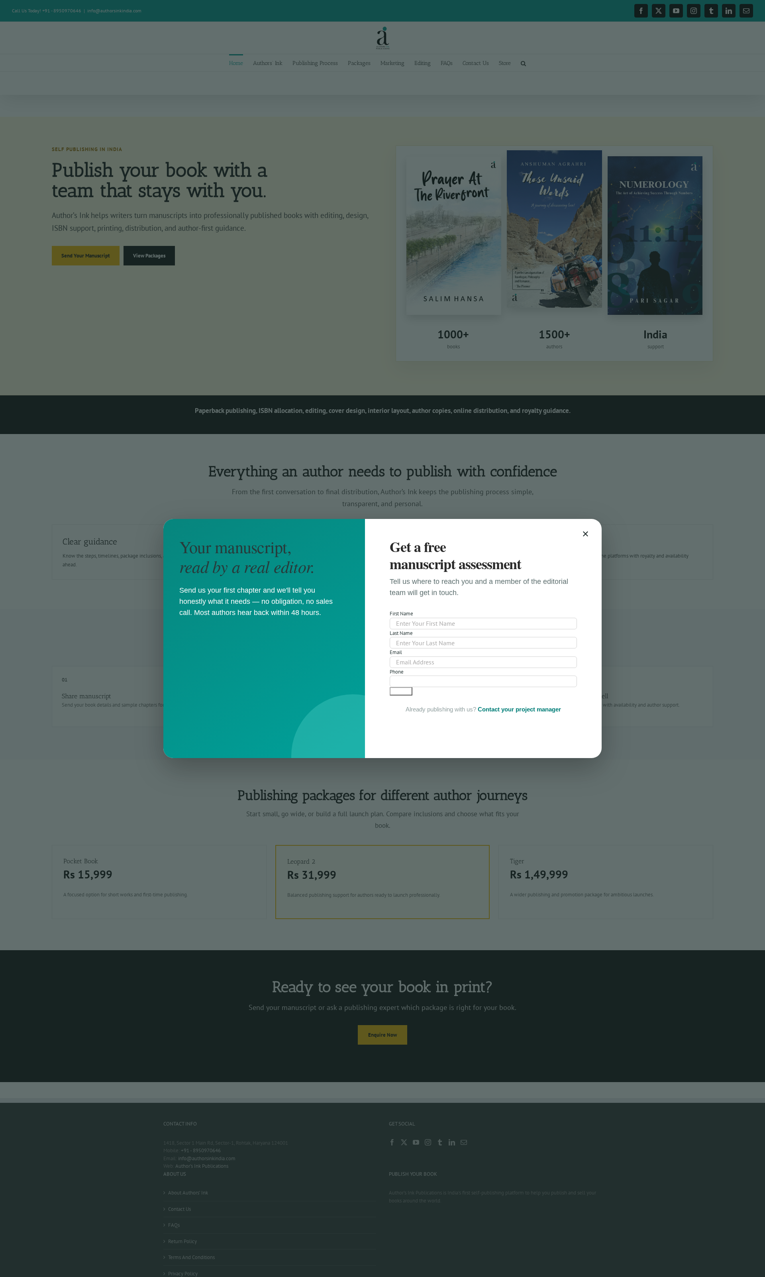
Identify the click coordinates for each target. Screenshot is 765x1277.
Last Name (401, 633)
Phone (397, 671)
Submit (401, 691)
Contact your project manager (519, 709)
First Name (401, 613)
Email (396, 652)
